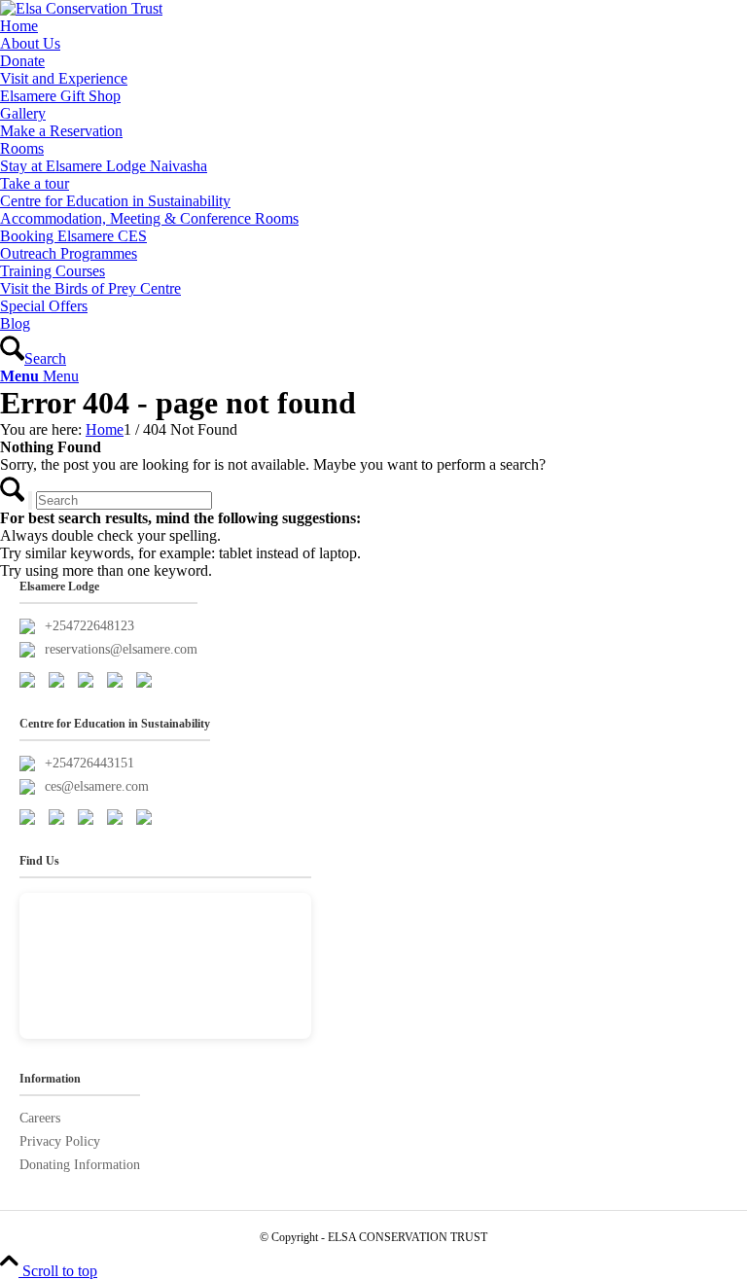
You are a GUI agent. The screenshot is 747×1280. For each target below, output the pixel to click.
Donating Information (79, 1164)
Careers (39, 1118)
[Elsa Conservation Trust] (81, 8)
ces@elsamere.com (97, 786)
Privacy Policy (59, 1141)
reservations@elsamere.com (121, 649)
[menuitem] (373, 26)
